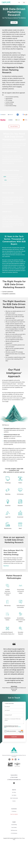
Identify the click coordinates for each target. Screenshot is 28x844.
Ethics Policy (19, 838)
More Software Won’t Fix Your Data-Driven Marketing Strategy (13, 552)
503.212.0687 (15, 777)
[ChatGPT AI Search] (9, 759)
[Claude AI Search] (12, 759)
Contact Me (14, 736)
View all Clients (14, 126)
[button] (19, 2)
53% (5, 180)
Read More (6, 565)
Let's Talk (14, 22)
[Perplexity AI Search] (15, 759)
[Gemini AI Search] (18, 759)
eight (5, 176)
